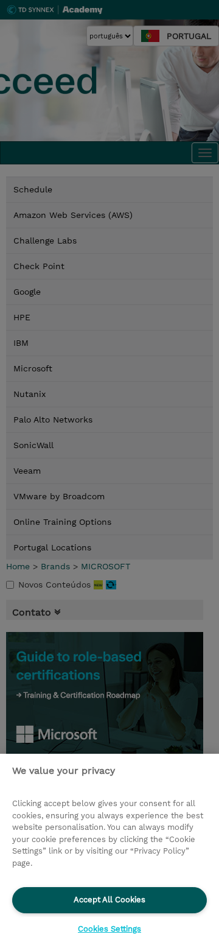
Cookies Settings (109, 928)
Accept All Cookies (109, 899)
